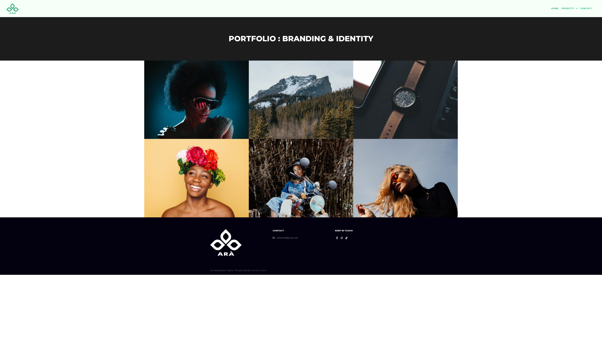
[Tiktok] (346, 238)
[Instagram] (342, 238)
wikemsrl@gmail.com (287, 237)
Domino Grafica (259, 270)
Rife (212, 270)
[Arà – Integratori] (12, 8)
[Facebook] (337, 238)
